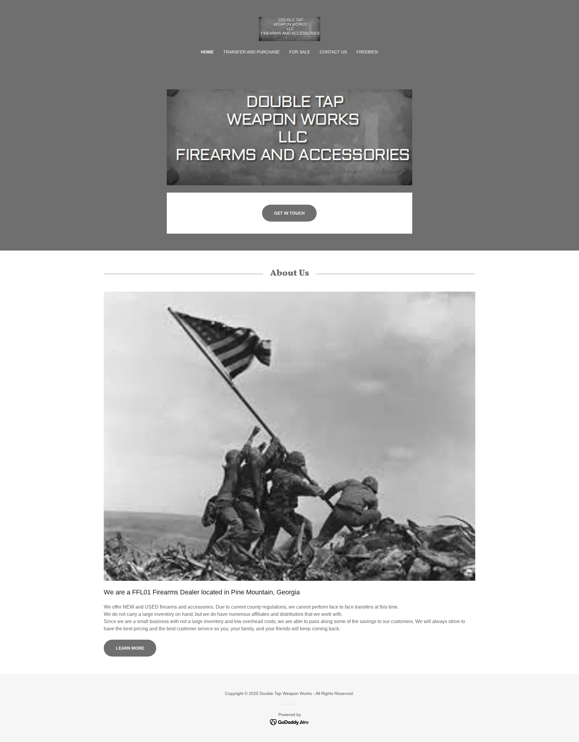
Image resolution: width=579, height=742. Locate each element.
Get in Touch (289, 213)
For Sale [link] (299, 52)
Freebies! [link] (367, 52)
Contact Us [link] (333, 52)
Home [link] (207, 52)
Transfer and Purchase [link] (251, 52)
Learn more (130, 648)
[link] (290, 28)
